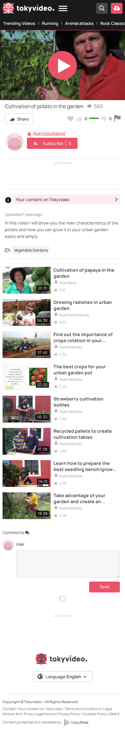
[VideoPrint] (76, 722)
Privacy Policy (69, 713)
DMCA (115, 713)
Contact (9, 708)
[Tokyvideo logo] (28, 9)
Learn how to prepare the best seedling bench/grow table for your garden (83, 466)
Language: (63, 676)
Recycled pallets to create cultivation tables (83, 434)
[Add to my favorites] (70, 118)
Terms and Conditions (82, 708)
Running (50, 23)
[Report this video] (117, 118)
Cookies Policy (95, 713)
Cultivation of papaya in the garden (84, 273)
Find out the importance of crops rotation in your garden (83, 337)
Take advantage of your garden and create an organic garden (79, 498)
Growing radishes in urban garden (83, 305)
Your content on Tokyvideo (40, 708)
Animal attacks (79, 23)
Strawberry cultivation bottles (79, 402)
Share (22, 119)
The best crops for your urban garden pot (80, 369)
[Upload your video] (116, 8)
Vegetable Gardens (31, 250)
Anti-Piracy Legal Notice (35, 713)
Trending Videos (19, 23)
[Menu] (63, 9)
